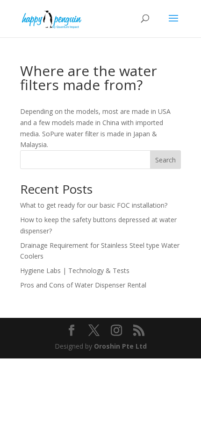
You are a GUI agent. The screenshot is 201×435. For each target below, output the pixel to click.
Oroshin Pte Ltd (120, 346)
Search (165, 159)
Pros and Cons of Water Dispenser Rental (83, 285)
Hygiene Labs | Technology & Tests (74, 270)
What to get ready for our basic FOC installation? (93, 205)
